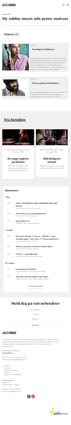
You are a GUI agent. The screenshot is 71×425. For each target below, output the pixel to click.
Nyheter (7, 366)
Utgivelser (7, 372)
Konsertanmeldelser (11, 370)
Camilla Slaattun (7, 353)
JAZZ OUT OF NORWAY (12, 375)
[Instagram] (33, 398)
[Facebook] (29, 398)
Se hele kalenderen (36, 286)
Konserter (7, 368)
